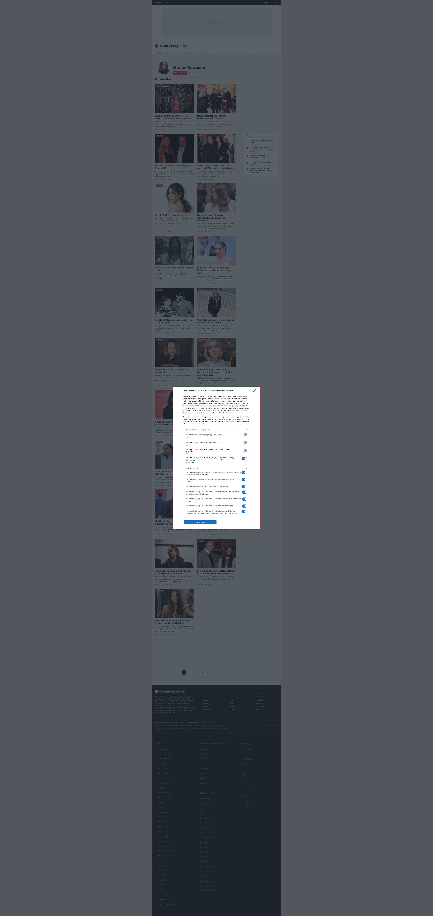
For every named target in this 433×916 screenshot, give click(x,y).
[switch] (244, 434)
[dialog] (216, 458)
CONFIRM (200, 522)
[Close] (255, 391)
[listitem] (216, 430)
